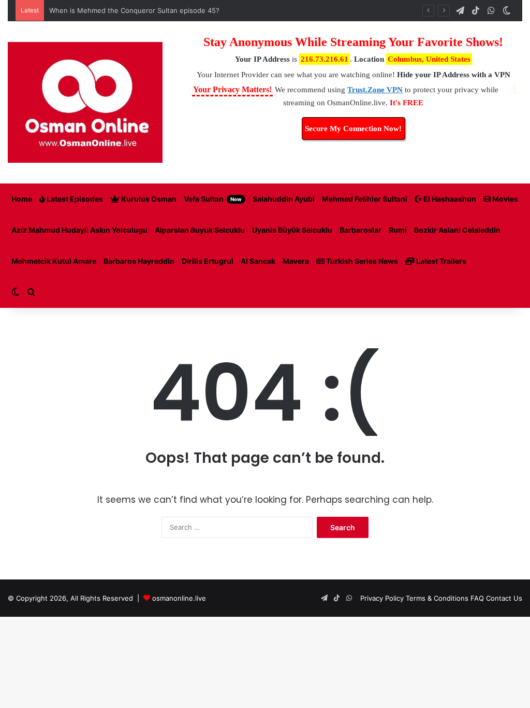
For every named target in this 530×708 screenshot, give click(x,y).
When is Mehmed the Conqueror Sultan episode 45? (134, 10)
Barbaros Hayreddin (139, 261)
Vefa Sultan (213, 198)
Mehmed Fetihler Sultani (364, 198)
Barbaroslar (360, 229)
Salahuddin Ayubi (284, 198)
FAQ (477, 598)
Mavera (296, 261)
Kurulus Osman (148, 198)
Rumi (398, 229)
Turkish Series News (361, 261)
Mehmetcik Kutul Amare (53, 261)
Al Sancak (258, 261)
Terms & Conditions (437, 598)
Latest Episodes (74, 198)
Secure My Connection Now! (353, 128)
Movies (504, 198)
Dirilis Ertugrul (207, 261)
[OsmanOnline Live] (85, 102)
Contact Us (504, 598)
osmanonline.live (179, 598)
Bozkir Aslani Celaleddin (457, 229)
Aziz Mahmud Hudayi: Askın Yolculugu (79, 229)
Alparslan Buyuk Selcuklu (200, 229)
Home (21, 198)
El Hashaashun (449, 198)
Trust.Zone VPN (375, 90)
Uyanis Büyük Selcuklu (292, 229)
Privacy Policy (382, 598)
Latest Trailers (440, 261)
